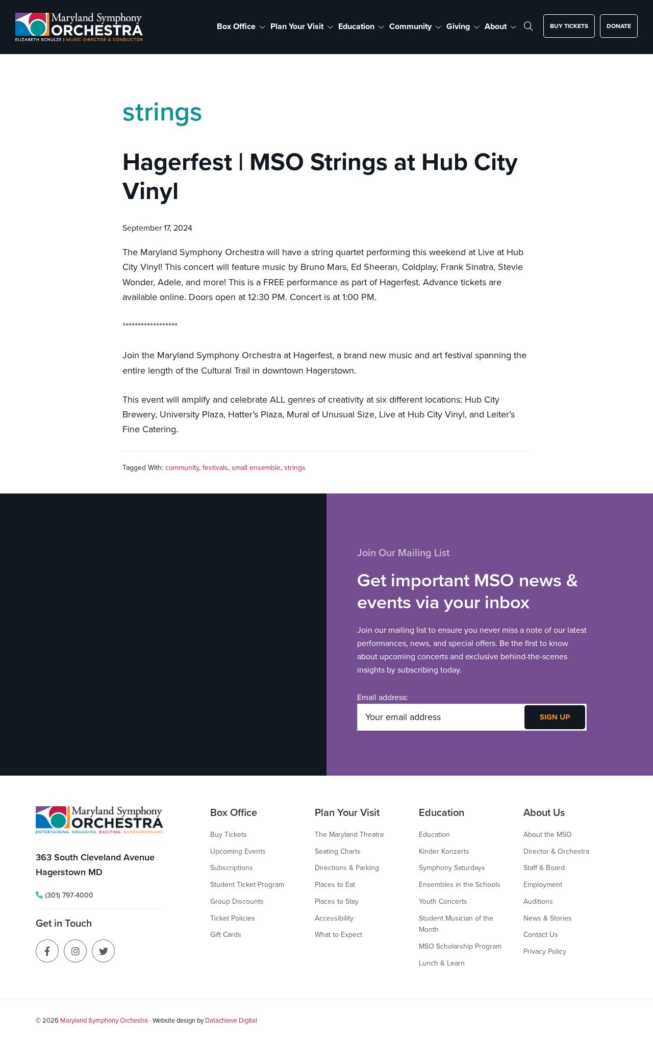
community (182, 467)
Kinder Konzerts (444, 851)
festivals (215, 467)
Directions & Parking (347, 867)
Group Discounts (237, 901)
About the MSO (547, 834)
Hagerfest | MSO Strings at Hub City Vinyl (320, 176)
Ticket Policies (232, 918)
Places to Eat (335, 884)
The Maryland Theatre (349, 834)
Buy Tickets (228, 834)
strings (295, 467)
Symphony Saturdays (452, 867)
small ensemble (256, 467)
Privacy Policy (544, 951)
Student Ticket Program (247, 884)
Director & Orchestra (556, 851)
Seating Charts (338, 851)
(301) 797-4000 (68, 895)
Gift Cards (225, 934)
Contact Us (540, 934)
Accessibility (334, 918)
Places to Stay (337, 901)
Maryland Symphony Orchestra (104, 1020)
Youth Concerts (443, 901)
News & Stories (547, 918)
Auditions (538, 901)
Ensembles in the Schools (459, 884)
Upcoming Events (238, 851)
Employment (542, 884)
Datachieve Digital (231, 1020)
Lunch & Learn (442, 963)
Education (434, 834)
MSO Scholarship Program (460, 946)
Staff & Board (544, 867)
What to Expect (338, 934)
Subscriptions (231, 867)
